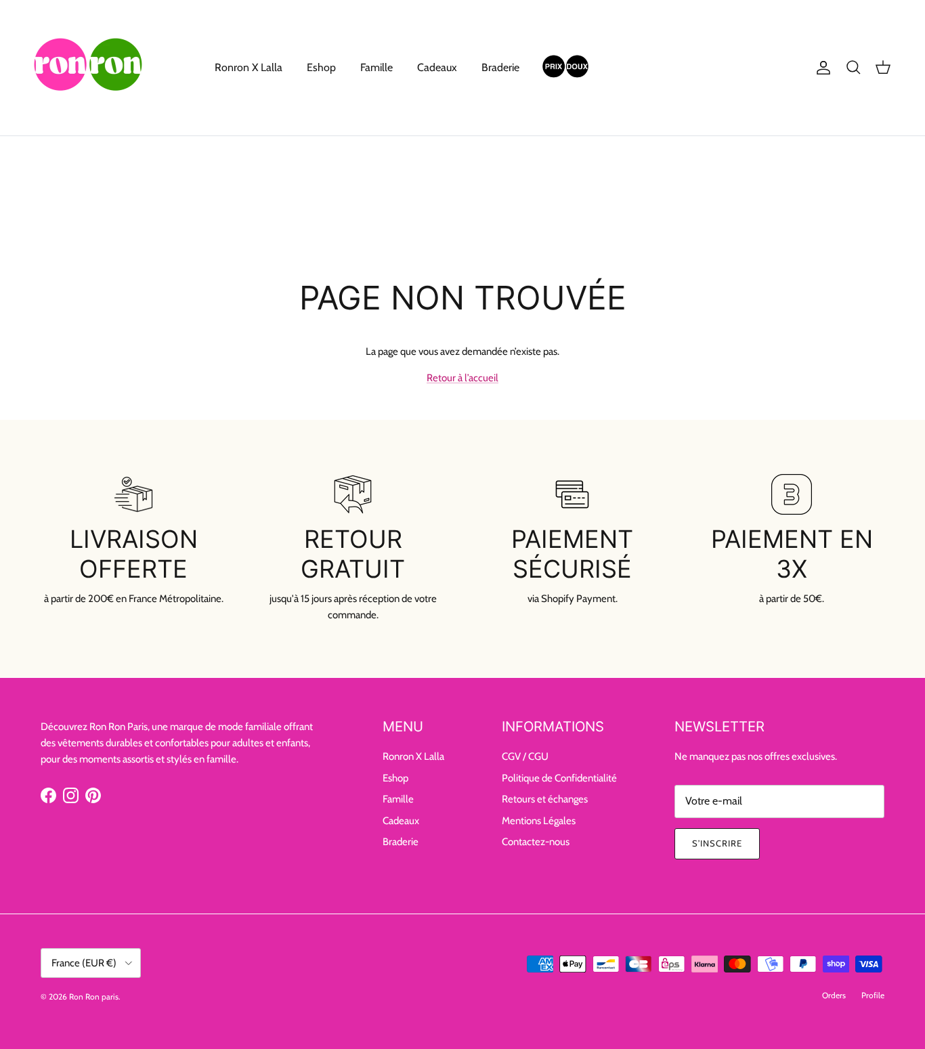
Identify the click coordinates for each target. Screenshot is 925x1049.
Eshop (321, 67)
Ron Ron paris (94, 996)
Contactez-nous (535, 842)
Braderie (500, 67)
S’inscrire (717, 843)
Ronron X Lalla (248, 67)
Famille (376, 67)
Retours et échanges (545, 799)
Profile (872, 995)
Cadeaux (437, 67)
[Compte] (821, 68)
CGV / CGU (525, 756)
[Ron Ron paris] (88, 68)
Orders (834, 995)
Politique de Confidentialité (559, 778)
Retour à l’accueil (462, 378)
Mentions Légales (539, 821)
